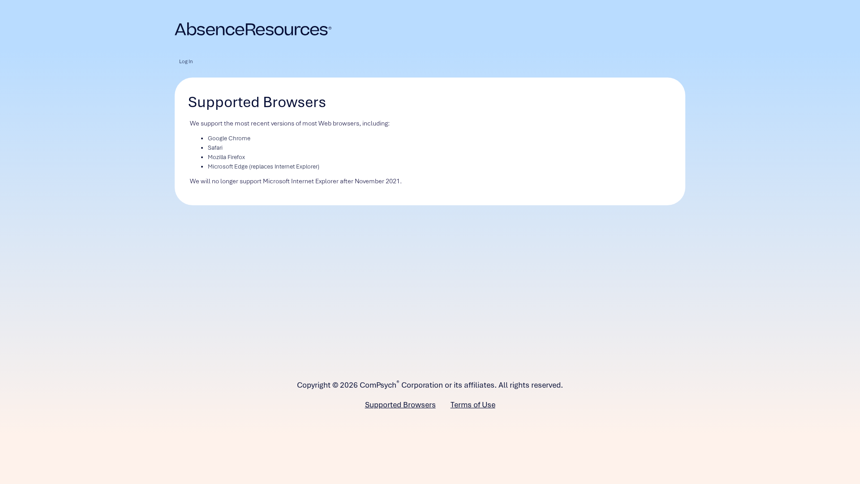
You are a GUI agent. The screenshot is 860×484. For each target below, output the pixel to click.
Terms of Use (473, 405)
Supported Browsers (400, 405)
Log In (186, 61)
